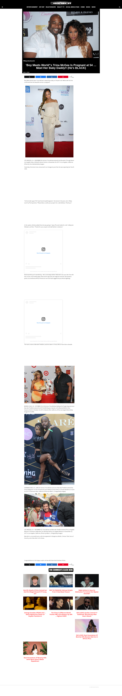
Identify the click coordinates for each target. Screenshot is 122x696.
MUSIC (88, 7)
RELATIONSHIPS (51, 7)
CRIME (83, 7)
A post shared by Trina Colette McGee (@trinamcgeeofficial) (43, 271)
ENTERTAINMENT (32, 7)
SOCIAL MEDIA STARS (72, 7)
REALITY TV (60, 7)
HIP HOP (41, 7)
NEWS (93, 7)
